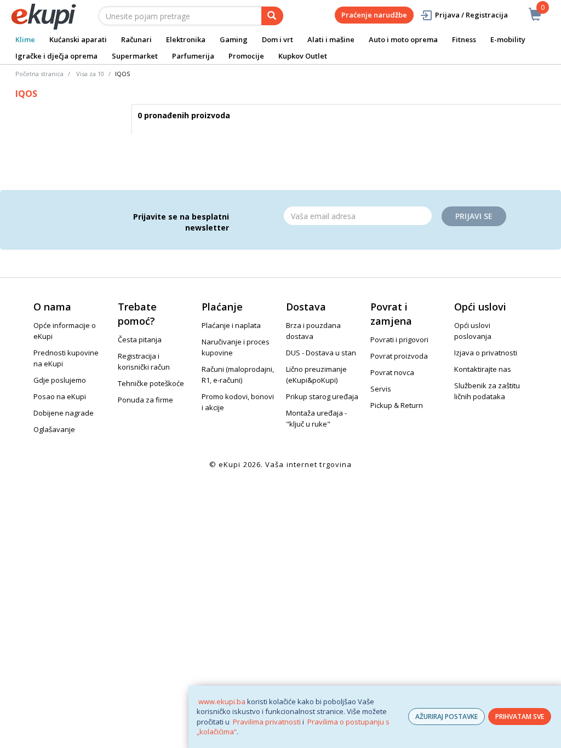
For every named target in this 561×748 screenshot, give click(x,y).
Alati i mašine (330, 39)
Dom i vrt (277, 39)
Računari (136, 39)
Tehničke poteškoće (151, 383)
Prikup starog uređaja (322, 396)
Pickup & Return (396, 405)
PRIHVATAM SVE (519, 716)
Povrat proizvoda (399, 356)
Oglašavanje (54, 429)
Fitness (464, 39)
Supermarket (135, 56)
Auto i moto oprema (403, 39)
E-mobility (507, 39)
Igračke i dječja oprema (56, 56)
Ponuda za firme (145, 400)
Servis (380, 389)
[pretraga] (272, 16)
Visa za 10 (90, 74)
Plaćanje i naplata (231, 325)
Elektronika (185, 39)
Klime (25, 39)
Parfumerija (193, 56)
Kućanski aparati (78, 39)
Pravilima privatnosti (267, 722)
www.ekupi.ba (221, 701)
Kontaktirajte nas (482, 369)
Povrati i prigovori (399, 339)
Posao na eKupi (59, 396)
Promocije (246, 56)
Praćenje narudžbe (374, 15)
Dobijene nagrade (63, 413)
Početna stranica (39, 74)
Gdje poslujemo (59, 380)
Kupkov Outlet (302, 56)
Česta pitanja (140, 339)
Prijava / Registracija (471, 15)
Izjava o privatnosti (485, 353)
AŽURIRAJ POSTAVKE (446, 716)
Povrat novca (392, 372)
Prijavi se (474, 216)
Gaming (234, 39)
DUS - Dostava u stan (321, 353)
